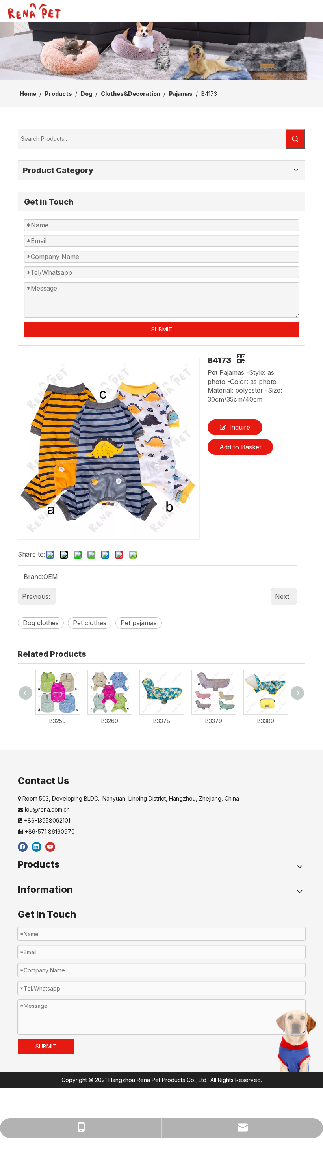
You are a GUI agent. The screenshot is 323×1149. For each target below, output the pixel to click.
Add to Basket (240, 447)
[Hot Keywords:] (295, 139)
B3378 (161, 720)
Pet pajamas (139, 623)
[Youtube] (50, 846)
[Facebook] (23, 846)
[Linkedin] (36, 846)
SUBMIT (161, 329)
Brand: (33, 577)
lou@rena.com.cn (44, 809)
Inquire (239, 427)
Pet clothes (89, 623)
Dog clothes (41, 623)
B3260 (109, 720)
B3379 (213, 720)
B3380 (265, 720)
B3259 (57, 720)
